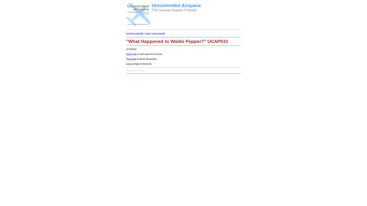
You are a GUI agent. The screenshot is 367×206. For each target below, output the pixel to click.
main (147, 33)
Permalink (131, 59)
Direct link (131, 54)
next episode (158, 33)
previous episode (135, 33)
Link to (129, 64)
